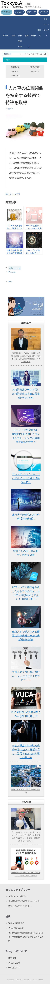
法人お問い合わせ (16, 928)
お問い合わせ (44, 12)
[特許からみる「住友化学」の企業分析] (26, 537)
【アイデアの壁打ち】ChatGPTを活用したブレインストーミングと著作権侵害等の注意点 (26, 436)
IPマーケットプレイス (46, 27)
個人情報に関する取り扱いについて (23, 901)
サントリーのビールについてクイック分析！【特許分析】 (26, 478)
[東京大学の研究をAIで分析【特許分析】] (26, 500)
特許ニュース (14, 268)
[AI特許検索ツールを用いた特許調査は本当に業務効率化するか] (26, 378)
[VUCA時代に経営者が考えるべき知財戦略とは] (26, 698)
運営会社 (12, 958)
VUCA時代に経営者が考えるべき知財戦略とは (26, 714)
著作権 (33, 36)
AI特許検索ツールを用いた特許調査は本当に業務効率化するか (26, 393)
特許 (13, 36)
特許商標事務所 (35, 67)
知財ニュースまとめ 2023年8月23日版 (25, 791)
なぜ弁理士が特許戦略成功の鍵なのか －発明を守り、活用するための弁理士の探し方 (26, 751)
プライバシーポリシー (18, 896)
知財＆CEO (15, 71)
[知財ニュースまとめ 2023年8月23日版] (26, 776)
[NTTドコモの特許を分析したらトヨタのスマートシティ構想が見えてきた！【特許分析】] (26, 573)
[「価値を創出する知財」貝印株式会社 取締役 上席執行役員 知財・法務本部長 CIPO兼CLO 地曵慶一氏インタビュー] (26, 339)
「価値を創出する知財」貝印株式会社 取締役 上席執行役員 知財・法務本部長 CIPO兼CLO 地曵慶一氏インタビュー (26, 357)
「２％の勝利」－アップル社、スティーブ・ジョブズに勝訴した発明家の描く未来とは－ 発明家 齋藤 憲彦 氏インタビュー (25, 836)
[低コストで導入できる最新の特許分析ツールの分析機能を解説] (26, 617)
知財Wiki (20, 44)
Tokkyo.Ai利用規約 (16, 923)
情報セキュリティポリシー (20, 906)
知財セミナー (35, 71)
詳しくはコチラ (13, 194)
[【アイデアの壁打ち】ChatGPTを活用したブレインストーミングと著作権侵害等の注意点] (26, 416)
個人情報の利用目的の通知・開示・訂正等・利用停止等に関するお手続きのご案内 (25, 937)
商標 (20, 36)
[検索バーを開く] (29, 46)
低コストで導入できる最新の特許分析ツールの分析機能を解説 (26, 635)
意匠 (26, 36)
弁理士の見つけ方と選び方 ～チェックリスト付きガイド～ (26, 676)
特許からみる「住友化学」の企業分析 (25, 553)
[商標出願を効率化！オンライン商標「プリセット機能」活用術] (26, 859)
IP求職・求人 (15, 76)
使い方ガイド (14, 967)
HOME (5, 36)
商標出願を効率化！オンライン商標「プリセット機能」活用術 (25, 874)
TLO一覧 (39, 33)
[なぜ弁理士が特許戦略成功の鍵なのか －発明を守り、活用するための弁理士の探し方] (26, 731)
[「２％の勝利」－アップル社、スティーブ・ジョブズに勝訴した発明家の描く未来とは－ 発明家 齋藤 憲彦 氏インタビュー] (26, 819)
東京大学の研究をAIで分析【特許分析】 (26, 516)
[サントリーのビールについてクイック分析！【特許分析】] (26, 460)
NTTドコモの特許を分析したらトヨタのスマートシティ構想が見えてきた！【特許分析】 (26, 593)
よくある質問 (14, 963)
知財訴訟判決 (15, 67)
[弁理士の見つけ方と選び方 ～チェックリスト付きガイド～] (26, 658)
